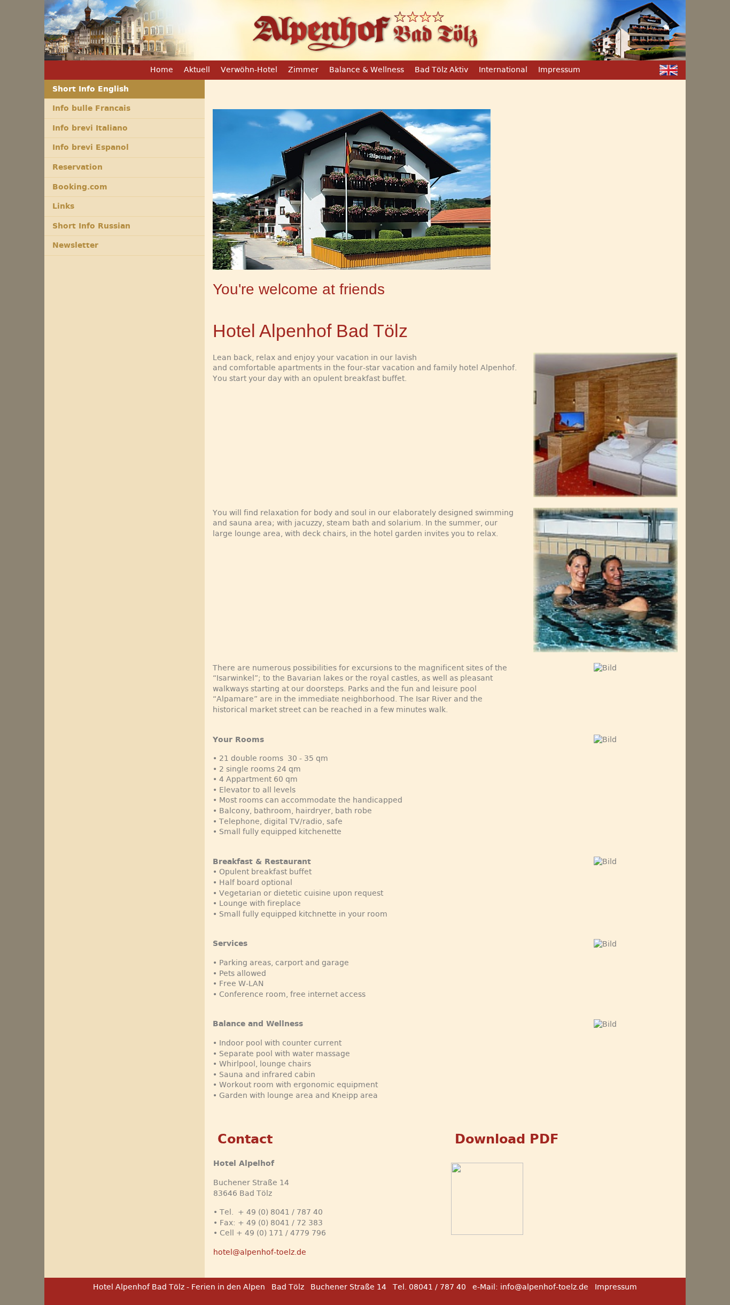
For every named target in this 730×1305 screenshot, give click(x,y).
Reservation (77, 167)
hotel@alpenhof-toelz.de (259, 1252)
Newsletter (75, 245)
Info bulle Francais (91, 108)
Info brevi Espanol (90, 147)
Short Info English (90, 89)
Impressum (559, 69)
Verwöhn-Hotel (249, 69)
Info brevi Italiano (90, 128)
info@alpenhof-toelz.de (544, 1287)
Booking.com (79, 186)
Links (63, 206)
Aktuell (197, 69)
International (503, 69)
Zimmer (303, 69)
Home (161, 69)
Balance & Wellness (366, 69)
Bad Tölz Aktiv (441, 69)
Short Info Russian (91, 226)
